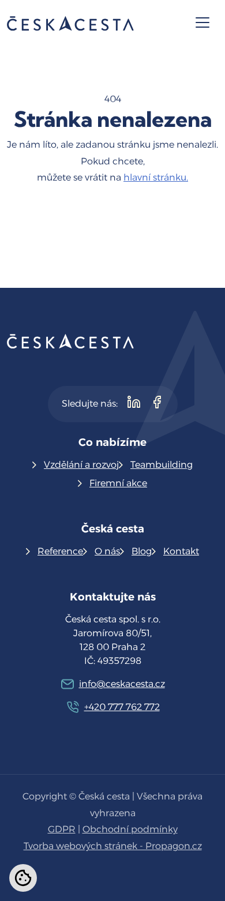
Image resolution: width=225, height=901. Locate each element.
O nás (107, 551)
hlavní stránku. (155, 177)
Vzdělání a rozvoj (81, 464)
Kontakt (181, 551)
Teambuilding (161, 464)
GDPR (62, 829)
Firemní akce (118, 483)
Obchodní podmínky (130, 829)
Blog (142, 551)
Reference (60, 551)
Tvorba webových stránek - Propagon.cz (113, 845)
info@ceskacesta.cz (122, 683)
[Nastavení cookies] (23, 878)
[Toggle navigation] (202, 22)
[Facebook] (157, 404)
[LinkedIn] (134, 404)
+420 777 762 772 (122, 706)
